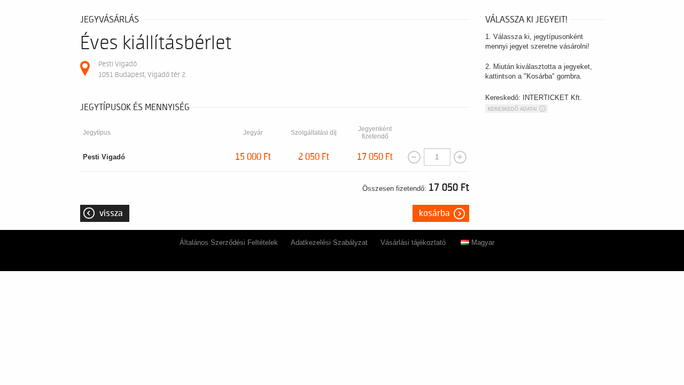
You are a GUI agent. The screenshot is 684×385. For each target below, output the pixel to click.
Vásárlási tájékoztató (413, 242)
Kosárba (434, 213)
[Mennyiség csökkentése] (414, 157)
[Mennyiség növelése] (460, 157)
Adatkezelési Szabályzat (329, 242)
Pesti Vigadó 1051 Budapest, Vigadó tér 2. (142, 69)
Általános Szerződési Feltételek (229, 242)
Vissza (111, 213)
